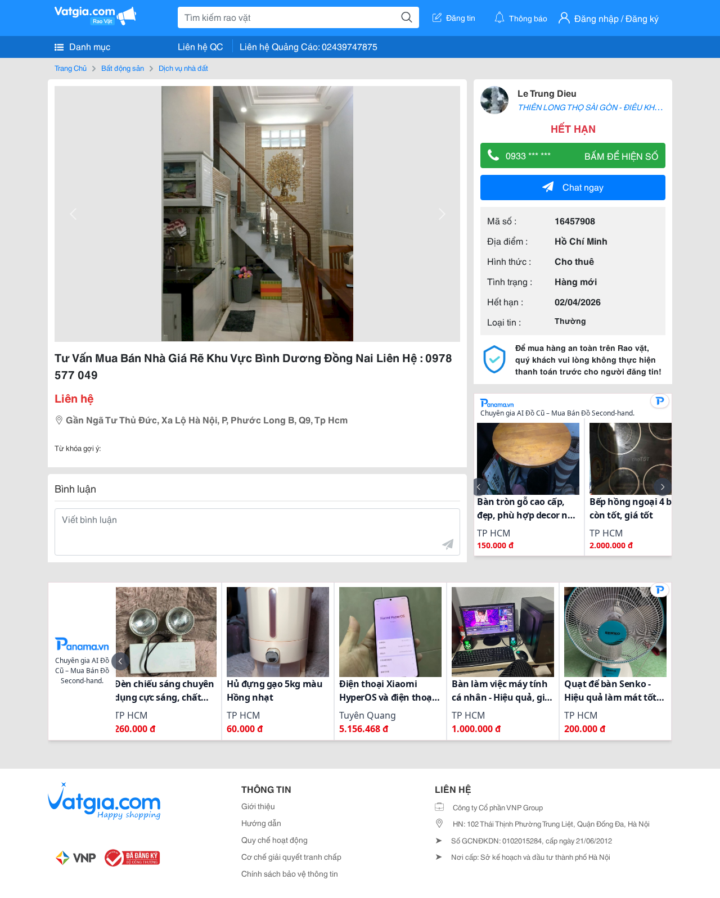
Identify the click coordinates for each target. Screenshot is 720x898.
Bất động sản (122, 67)
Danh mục (88, 45)
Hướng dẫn (261, 822)
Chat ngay (583, 186)
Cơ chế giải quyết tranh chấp (291, 856)
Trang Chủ (71, 67)
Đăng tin (460, 17)
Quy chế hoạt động (274, 839)
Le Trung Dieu (547, 92)
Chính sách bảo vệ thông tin (289, 873)
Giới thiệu (258, 805)
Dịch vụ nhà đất (183, 67)
